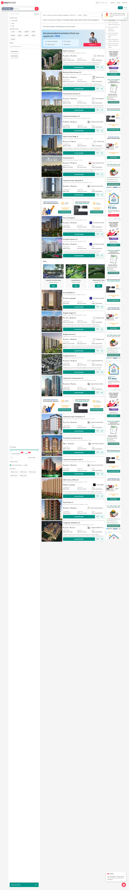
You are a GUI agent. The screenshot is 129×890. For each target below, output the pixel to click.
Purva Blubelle (68, 293)
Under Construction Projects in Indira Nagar (113, 35)
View (53, 286)
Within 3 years (14, 475)
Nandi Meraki (67, 158)
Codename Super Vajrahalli (72, 180)
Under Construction (16, 465)
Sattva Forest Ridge (69, 136)
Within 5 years (23, 475)
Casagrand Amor (68, 356)
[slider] (10, 450)
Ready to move (14, 472)
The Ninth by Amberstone (71, 438)
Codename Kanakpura (70, 116)
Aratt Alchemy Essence (70, 94)
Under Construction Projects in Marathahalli (113, 28)
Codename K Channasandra (72, 378)
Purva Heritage (68, 218)
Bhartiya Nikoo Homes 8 (71, 72)
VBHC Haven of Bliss (70, 480)
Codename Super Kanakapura (73, 417)
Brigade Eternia (68, 334)
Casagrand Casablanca (70, 523)
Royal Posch (67, 502)
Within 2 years (32, 472)
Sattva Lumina (68, 51)
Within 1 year (23, 472)
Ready (26, 465)
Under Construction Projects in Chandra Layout (113, 45)
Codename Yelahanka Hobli (72, 459)
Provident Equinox (69, 239)
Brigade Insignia (68, 313)
